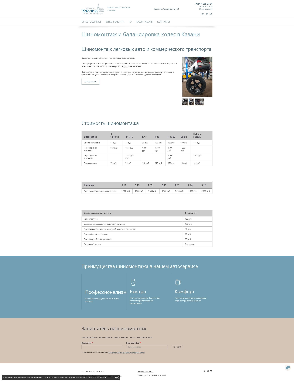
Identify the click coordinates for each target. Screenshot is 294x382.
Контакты (163, 21)
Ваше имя (86, 343)
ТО (130, 21)
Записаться (90, 81)
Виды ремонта (115, 21)
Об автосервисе (91, 21)
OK (117, 377)
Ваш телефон (132, 343)
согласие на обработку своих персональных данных (127, 352)
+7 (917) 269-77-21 (203, 3)
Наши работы (144, 21)
